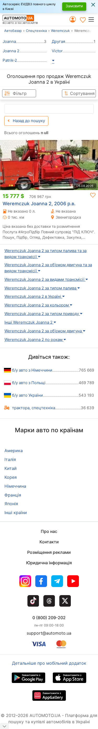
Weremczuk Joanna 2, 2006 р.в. (39, 203)
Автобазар (13, 31)
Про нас (49, 531)
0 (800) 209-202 (49, 617)
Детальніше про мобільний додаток (49, 663)
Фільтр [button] (20, 93)
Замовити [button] (74, 6)
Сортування (82, 93)
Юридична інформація (49, 562)
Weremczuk (60, 31)
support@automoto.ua (49, 633)
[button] (93, 19)
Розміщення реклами (49, 552)
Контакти (49, 541)
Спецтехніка (36, 31)
